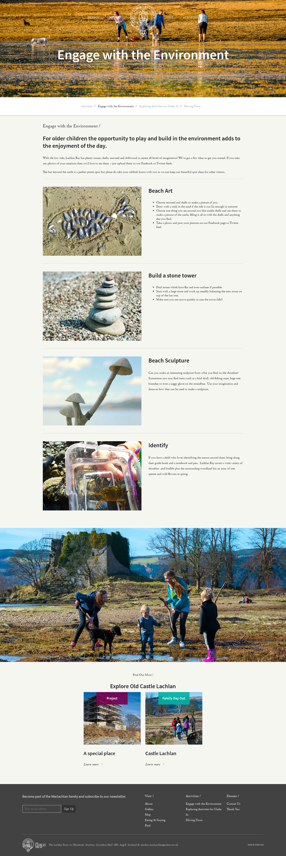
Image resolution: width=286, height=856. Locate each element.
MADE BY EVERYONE (256, 845)
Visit (169, 17)
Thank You (233, 809)
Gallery (149, 809)
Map (148, 815)
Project (93, 17)
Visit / (149, 796)
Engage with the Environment (116, 106)
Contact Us (233, 804)
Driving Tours (192, 106)
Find (147, 826)
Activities (190, 17)
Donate (114, 17)
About (149, 804)
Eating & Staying (155, 820)
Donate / (233, 796)
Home (143, 20)
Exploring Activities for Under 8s (158, 106)
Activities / (193, 796)
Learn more (91, 764)
